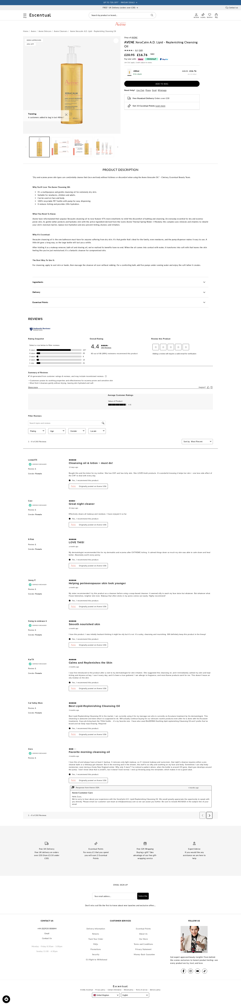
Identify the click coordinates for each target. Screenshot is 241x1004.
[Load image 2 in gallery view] (61, 147)
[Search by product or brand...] (152, 15)
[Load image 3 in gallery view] (82, 147)
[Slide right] (117, 147)
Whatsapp (162, 90)
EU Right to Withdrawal (96, 959)
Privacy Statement (143, 949)
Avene (134, 37)
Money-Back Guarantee (144, 954)
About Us (143, 934)
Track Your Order (95, 939)
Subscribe (142, 896)
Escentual (89, 990)
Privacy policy (100, 990)
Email (154, 90)
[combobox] (122, 15)
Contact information (114, 990)
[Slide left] (26, 147)
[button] (24, 14)
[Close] (66, 115)
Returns (95, 934)
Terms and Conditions (143, 944)
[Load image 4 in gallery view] (104, 147)
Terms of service (141, 990)
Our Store (143, 939)
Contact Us (47, 938)
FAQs (95, 944)
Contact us (233, 8)
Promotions (96, 949)
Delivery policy (155, 990)
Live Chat (140, 90)
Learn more (160, 106)
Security (95, 954)
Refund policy (128, 990)
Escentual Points (143, 928)
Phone (148, 90)
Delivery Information (95, 928)
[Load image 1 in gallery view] (39, 147)
